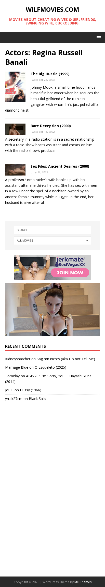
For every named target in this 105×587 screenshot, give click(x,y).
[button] (98, 37)
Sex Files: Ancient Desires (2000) (60, 166)
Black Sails (37, 398)
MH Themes (82, 582)
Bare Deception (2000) (51, 125)
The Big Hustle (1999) (50, 73)
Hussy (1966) (30, 390)
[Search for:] (52, 230)
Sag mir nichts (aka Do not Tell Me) (66, 358)
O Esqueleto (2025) (50, 367)
